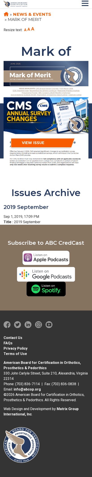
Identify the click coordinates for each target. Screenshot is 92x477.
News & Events (32, 14)
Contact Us (13, 338)
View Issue (33, 143)
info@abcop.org (27, 389)
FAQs (8, 343)
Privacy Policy (15, 348)
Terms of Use (15, 354)
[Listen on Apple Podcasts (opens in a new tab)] (46, 258)
